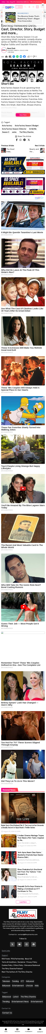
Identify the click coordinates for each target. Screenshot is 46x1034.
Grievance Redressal (32, 965)
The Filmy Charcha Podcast (12, 969)
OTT (22, 981)
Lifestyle (29, 986)
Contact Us (7, 1013)
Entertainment (18, 986)
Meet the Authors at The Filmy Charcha (17, 972)
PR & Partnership (36, 2)
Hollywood (30, 981)
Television (6, 981)
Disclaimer (21, 962)
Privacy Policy (31, 962)
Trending (15, 981)
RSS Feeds (6, 959)
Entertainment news (20, 1002)
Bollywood (6, 986)
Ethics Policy (18, 965)
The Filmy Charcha (28, 997)
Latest (16, 997)
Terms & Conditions (9, 962)
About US (28, 959)
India (36, 986)
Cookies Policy (7, 965)
